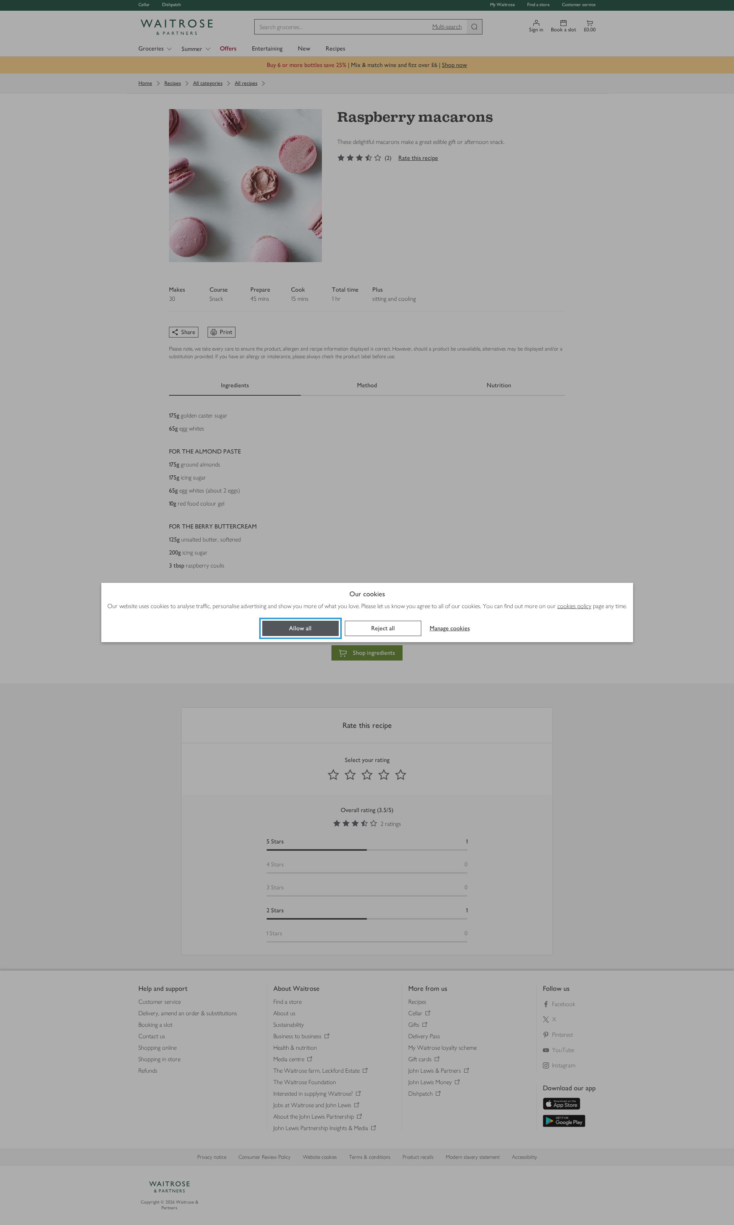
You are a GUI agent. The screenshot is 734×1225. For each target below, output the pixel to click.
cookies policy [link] (574, 606)
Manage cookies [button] (450, 628)
